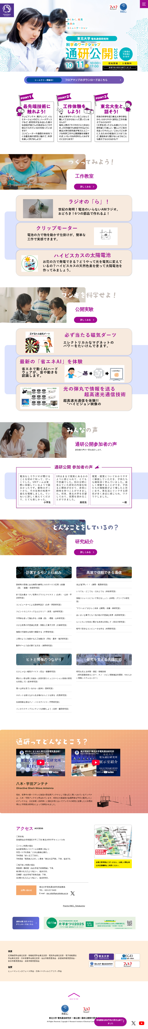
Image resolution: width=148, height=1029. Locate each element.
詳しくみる (85, 187)
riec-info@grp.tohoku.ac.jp (57, 893)
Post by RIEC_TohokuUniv (74, 906)
